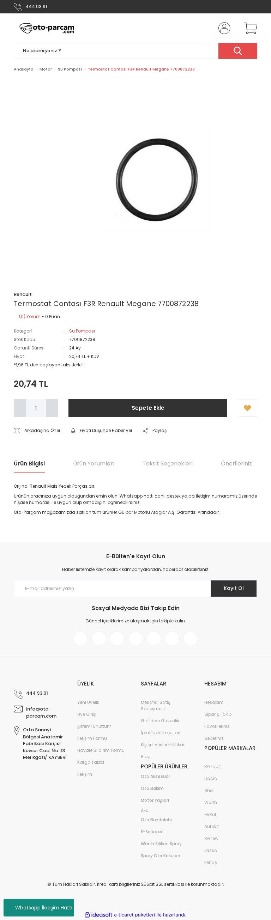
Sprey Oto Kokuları (160, 856)
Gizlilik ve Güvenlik (160, 721)
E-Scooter (151, 832)
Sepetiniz (213, 738)
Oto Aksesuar (155, 776)
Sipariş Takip (217, 714)
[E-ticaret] (134, 915)
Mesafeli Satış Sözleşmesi (155, 705)
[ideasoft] (98, 915)
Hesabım (214, 702)
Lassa (210, 850)
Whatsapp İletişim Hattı (43, 907)
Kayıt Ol (234, 588)
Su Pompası (82, 331)
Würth (210, 802)
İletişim (84, 774)
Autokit (211, 826)
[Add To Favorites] (247, 408)
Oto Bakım (152, 788)
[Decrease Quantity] (20, 408)
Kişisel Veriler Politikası (164, 745)
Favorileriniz (216, 726)
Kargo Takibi (90, 762)
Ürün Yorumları (93, 463)
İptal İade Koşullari (160, 733)
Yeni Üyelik (88, 702)
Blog (146, 757)
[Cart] (249, 28)
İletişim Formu (92, 738)
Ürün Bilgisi (29, 463)
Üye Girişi (86, 714)
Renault (212, 766)
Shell (209, 790)
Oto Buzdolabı (156, 820)
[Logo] (47, 28)
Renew (211, 838)
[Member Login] (223, 28)
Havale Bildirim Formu (101, 750)
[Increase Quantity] (52, 408)
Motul (210, 814)
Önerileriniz (236, 463)
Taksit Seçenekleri (168, 463)
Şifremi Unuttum (94, 726)
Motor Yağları (155, 800)
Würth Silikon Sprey (161, 844)
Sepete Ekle (148, 408)
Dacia (210, 778)
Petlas (210, 862)
